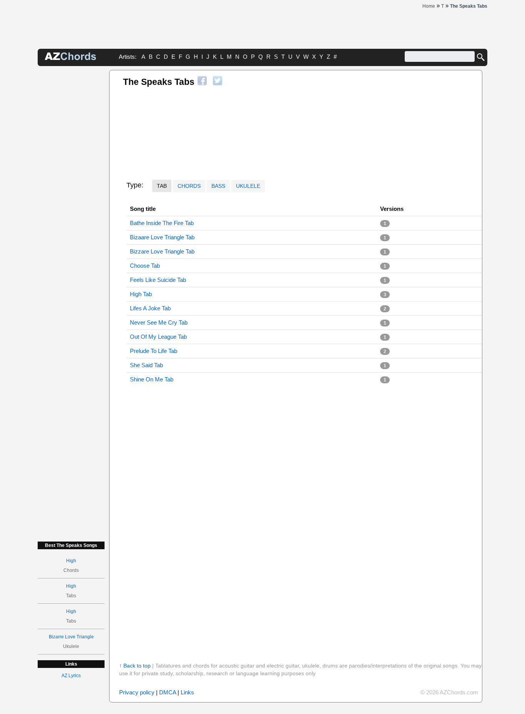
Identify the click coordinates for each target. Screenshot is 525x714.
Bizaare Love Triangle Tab (162, 237)
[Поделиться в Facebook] (202, 80)
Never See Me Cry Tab (159, 322)
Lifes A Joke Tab (150, 308)
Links (187, 692)
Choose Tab (145, 265)
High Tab (141, 294)
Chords (189, 186)
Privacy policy (137, 692)
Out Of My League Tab (158, 336)
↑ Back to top (135, 666)
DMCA (167, 692)
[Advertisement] (71, 185)
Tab (162, 186)
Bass (218, 186)
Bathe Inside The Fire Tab (162, 223)
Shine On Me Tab (151, 379)
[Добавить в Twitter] (217, 80)
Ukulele (248, 186)
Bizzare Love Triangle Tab (162, 251)
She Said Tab (146, 365)
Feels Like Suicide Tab (158, 280)
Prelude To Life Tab (153, 351)
